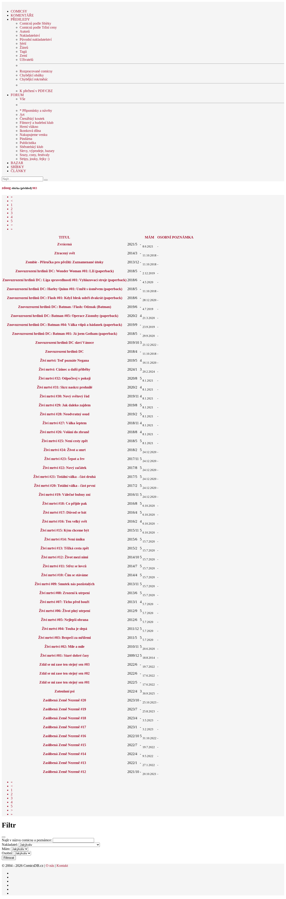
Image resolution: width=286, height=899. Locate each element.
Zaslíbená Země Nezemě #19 (64, 709)
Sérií (23, 43)
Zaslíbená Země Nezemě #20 (64, 700)
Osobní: (7, 853)
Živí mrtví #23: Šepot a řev (64, 459)
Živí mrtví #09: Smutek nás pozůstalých (65, 584)
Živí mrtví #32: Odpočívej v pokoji (64, 378)
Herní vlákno (29, 127)
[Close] (3, 837)
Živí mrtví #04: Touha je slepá (64, 629)
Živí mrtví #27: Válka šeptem (64, 423)
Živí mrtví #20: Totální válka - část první (64, 485)
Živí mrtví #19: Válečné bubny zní (64, 494)
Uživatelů (26, 59)
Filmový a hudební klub (36, 123)
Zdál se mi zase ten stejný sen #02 (64, 673)
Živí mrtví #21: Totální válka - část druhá (64, 477)
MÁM (149, 237)
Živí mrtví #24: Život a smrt (65, 450)
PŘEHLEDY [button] (20, 19)
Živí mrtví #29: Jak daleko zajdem (64, 405)
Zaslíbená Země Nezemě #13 (64, 763)
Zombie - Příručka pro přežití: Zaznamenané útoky (64, 262)
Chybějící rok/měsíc (34, 79)
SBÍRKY (17, 167)
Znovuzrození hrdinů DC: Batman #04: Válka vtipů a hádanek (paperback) (64, 325)
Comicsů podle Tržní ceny (38, 27)
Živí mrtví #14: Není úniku (64, 539)
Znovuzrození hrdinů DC (64, 351)
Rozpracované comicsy (36, 71)
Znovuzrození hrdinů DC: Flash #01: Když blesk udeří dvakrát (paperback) (64, 298)
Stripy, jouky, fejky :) (34, 159)
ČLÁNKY (18, 171)
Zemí (23, 55)
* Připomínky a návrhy (36, 110)
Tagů (23, 51)
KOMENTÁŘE (22, 15)
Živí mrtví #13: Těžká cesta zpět (64, 548)
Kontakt (62, 865)
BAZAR (17, 163)
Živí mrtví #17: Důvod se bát (64, 512)
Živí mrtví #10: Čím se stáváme (64, 575)
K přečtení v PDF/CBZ (36, 91)
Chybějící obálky (32, 75)
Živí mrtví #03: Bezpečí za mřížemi (64, 637)
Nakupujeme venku (33, 135)
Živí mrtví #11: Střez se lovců (64, 566)
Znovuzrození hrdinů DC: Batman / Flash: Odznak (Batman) (64, 307)
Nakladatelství (30, 35)
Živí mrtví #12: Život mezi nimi (64, 557)
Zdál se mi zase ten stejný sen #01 (64, 682)
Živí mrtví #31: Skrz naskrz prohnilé (64, 387)
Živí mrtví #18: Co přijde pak (64, 503)
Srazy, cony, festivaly (35, 155)
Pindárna (26, 139)
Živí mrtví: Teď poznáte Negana (64, 360)
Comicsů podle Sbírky (35, 23)
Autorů (25, 31)
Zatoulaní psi (64, 691)
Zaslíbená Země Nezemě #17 (64, 727)
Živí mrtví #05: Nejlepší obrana (64, 620)
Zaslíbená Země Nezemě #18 (64, 718)
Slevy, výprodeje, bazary (37, 151)
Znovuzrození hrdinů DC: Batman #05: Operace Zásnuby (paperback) (64, 316)
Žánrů (24, 47)
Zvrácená (64, 244)
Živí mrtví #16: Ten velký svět (64, 521)
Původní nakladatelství (36, 39)
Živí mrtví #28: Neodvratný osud (64, 414)
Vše (22, 99)
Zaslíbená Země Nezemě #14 (64, 754)
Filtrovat (9, 857)
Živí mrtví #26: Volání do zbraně (64, 432)
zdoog (6, 188)
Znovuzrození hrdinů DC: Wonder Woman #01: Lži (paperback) (64, 271)
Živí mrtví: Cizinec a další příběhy (64, 369)
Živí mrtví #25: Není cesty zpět (65, 441)
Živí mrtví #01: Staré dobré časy (64, 655)
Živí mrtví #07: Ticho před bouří (64, 602)
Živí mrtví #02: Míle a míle (64, 646)
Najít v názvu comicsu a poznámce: (27, 840)
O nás (50, 865)
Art (22, 114)
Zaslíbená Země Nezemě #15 (64, 745)
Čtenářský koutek (32, 118)
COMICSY (19, 11)
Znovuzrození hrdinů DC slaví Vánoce (64, 342)
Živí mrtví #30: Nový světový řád (64, 396)
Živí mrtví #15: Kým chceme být (64, 530)
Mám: (6, 849)
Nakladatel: (10, 844)
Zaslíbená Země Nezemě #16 (64, 736)
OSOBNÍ (164, 237)
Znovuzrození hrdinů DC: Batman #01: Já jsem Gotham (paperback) (64, 334)
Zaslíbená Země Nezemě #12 (64, 772)
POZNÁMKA (182, 237)
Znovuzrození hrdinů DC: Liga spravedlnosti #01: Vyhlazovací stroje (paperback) (64, 280)
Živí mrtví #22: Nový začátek (64, 468)
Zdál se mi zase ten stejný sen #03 (64, 664)
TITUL (64, 237)
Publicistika (28, 143)
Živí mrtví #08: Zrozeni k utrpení (64, 593)
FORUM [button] (17, 95)
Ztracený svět (64, 253)
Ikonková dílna (30, 131)
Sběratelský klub (31, 147)
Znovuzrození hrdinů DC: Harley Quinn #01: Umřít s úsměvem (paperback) (64, 289)
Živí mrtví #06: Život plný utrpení (64, 611)
